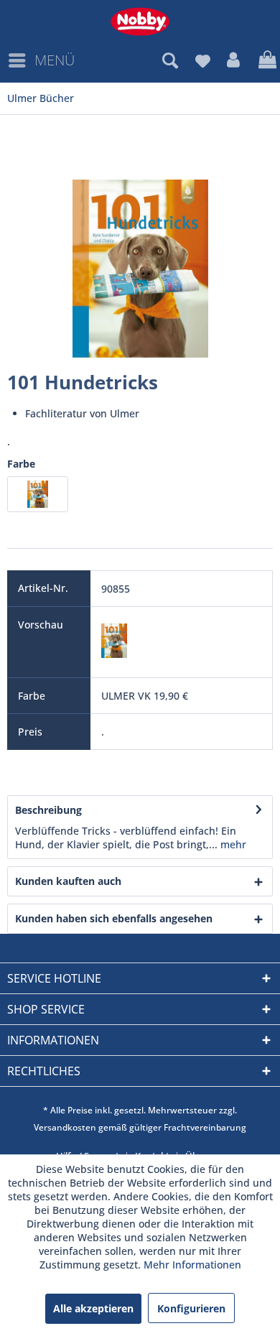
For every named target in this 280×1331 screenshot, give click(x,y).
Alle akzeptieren (93, 1308)
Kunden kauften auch (68, 881)
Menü (54, 60)
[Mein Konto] (234, 60)
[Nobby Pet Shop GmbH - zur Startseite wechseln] (140, 21)
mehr (232, 844)
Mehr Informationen (192, 1264)
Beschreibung (48, 810)
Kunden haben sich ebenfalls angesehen (114, 918)
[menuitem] (41, 60)
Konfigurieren (191, 1308)
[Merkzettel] (202, 60)
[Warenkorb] (265, 60)
